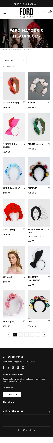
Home (5, 50)
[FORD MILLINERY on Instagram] (13, 368)
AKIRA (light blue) (11, 188)
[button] (45, 13)
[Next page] (44, 334)
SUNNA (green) (35, 144)
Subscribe (12, 395)
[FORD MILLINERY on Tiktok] (8, 368)
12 (38, 334)
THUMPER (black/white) (34, 278)
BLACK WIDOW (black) (35, 231)
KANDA (32, 103)
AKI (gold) (7, 277)
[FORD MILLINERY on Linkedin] (23, 368)
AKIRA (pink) (9, 321)
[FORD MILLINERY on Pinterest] (18, 368)
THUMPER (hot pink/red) (10, 145)
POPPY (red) (9, 230)
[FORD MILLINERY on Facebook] (3, 368)
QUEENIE (32, 188)
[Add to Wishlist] (24, 102)
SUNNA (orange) (11, 103)
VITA (30, 321)
